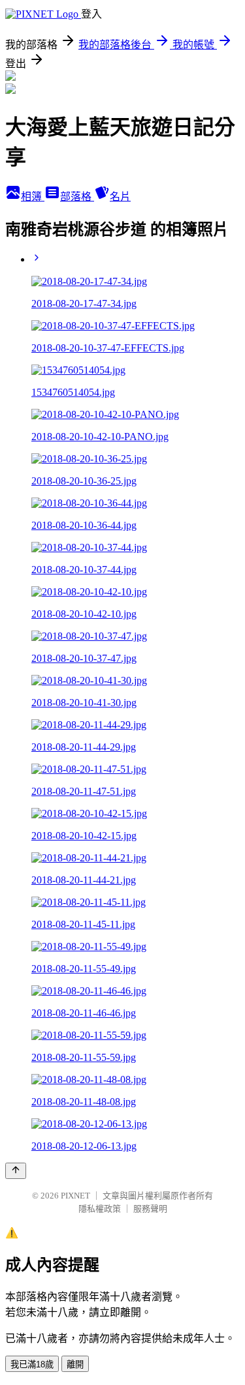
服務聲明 (150, 1209)
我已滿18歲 (32, 1364)
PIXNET (75, 1195)
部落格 (77, 196)
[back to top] (15, 1171)
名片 (120, 196)
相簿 (32, 196)
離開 (75, 1364)
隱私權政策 (99, 1209)
